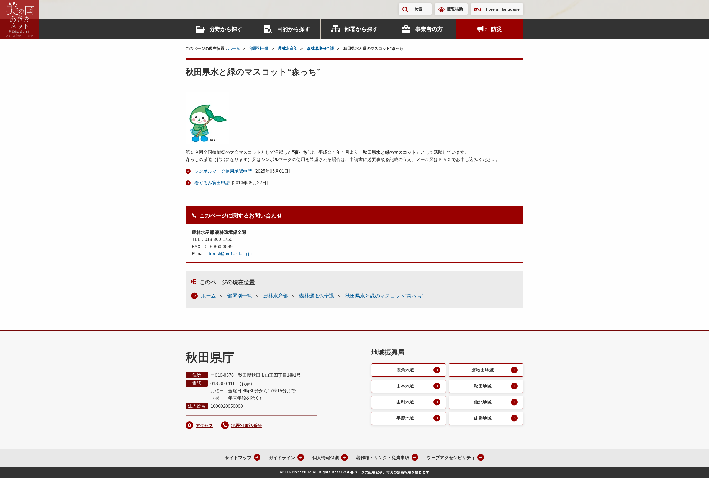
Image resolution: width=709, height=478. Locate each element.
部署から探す (361, 29)
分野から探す (226, 29)
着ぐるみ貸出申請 (212, 182)
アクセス (204, 425)
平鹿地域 (405, 418)
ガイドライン (282, 457)
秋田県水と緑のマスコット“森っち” (384, 296)
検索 (418, 9)
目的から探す (293, 29)
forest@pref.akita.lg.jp (230, 253)
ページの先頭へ (693, 466)
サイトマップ (238, 457)
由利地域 (405, 402)
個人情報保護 (325, 457)
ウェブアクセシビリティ (451, 457)
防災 (496, 29)
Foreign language (503, 9)
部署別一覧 (259, 48)
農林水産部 (287, 48)
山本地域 (405, 386)
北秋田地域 (483, 370)
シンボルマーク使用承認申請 (223, 171)
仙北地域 (483, 402)
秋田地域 (483, 386)
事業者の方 (429, 29)
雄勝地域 (483, 418)
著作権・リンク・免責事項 (382, 457)
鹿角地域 (405, 370)
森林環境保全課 (320, 48)
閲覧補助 (455, 9)
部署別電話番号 (246, 425)
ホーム (234, 48)
